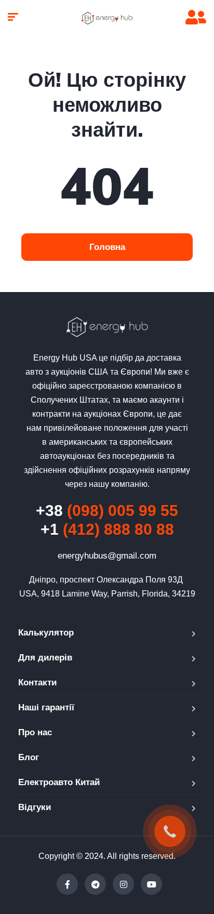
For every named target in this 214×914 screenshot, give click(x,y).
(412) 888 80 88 (107, 529)
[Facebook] (67, 884)
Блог (28, 757)
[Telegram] (95, 884)
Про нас (35, 732)
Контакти (37, 682)
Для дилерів (45, 658)
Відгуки (34, 807)
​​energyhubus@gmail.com (107, 556)
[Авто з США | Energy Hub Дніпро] (106, 18)
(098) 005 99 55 (107, 510)
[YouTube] (151, 884)
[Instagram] (123, 884)
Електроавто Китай (59, 782)
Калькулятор (46, 633)
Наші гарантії (46, 707)
